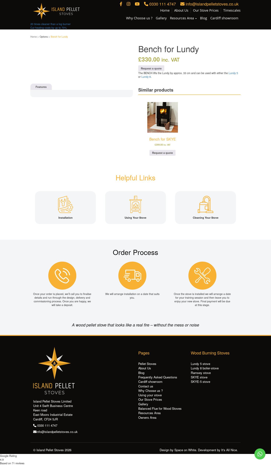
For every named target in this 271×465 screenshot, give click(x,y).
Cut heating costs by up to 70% (48, 27)
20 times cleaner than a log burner (50, 24)
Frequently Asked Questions (157, 377)
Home (165, 10)
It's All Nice (229, 449)
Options (44, 36)
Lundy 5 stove (200, 363)
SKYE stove (199, 377)
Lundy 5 (233, 73)
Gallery (161, 18)
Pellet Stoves (147, 363)
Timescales (232, 10)
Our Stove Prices (206, 10)
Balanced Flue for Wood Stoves (160, 408)
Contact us (145, 386)
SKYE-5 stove (200, 381)
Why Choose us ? (139, 18)
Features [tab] (41, 87)
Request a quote (151, 68)
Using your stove (150, 395)
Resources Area (182, 18)
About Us (181, 10)
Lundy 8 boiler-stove (205, 368)
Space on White (185, 449)
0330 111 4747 (162, 4)
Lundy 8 (146, 76)
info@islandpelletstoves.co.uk (212, 4)
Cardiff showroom (224, 18)
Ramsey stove (201, 372)
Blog (203, 18)
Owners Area (147, 417)
